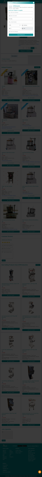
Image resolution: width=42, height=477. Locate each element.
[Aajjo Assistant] (39, 471)
